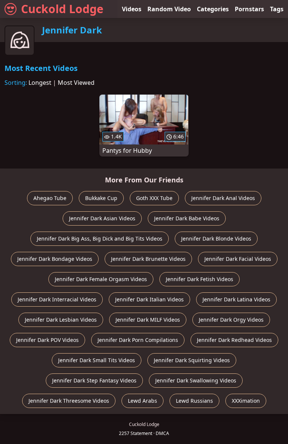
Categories (213, 9)
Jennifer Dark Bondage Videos (54, 258)
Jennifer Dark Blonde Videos (216, 238)
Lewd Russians (194, 400)
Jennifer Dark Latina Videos (236, 299)
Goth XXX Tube (154, 198)
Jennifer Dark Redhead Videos (234, 339)
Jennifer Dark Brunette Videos (148, 258)
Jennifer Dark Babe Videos (186, 218)
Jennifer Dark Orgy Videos (231, 319)
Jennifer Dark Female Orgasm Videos (101, 279)
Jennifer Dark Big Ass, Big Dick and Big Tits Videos (99, 238)
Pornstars (249, 9)
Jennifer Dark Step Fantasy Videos (94, 380)
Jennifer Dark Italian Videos (149, 299)
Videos (131, 9)
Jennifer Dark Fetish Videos (199, 279)
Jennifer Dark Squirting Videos (192, 360)
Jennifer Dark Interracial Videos (57, 299)
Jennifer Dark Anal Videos (223, 198)
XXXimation (246, 400)
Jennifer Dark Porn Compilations (138, 339)
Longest (39, 82)
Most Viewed (76, 82)
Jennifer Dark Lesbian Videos (61, 319)
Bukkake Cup (101, 198)
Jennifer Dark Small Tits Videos (96, 360)
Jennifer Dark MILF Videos (148, 319)
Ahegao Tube (49, 198)
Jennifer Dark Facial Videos (237, 258)
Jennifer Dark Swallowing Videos (195, 380)
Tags (277, 9)
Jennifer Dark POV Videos (47, 339)
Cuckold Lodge (62, 9)
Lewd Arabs (142, 400)
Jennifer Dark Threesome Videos (68, 400)
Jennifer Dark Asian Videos (102, 218)
